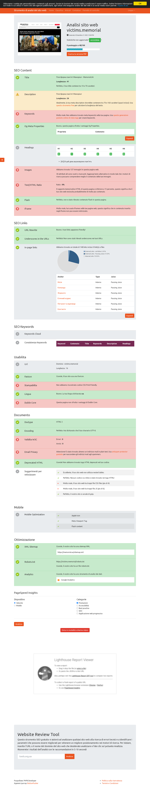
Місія (60, 282)
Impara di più (122, 5)
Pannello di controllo (91, 10)
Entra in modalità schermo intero (75, 630)
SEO (80, 611)
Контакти (62, 309)
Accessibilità (84, 606)
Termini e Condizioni (110, 783)
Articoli (68, 10)
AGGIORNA (94, 40)
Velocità (19, 603)
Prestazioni (83, 603)
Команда (61, 288)
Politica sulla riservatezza (112, 781)
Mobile (19, 606)
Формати (62, 293)
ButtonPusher (32, 783)
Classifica (59, 10)
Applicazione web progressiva (90, 613)
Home (51, 10)
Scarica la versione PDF (77, 54)
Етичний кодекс (64, 298)
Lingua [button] (131, 10)
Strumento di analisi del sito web (30, 10)
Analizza (18, 624)
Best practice (84, 608)
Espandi (130, 138)
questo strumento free (65, 105)
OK (140, 3)
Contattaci (76, 10)
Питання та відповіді (66, 304)
